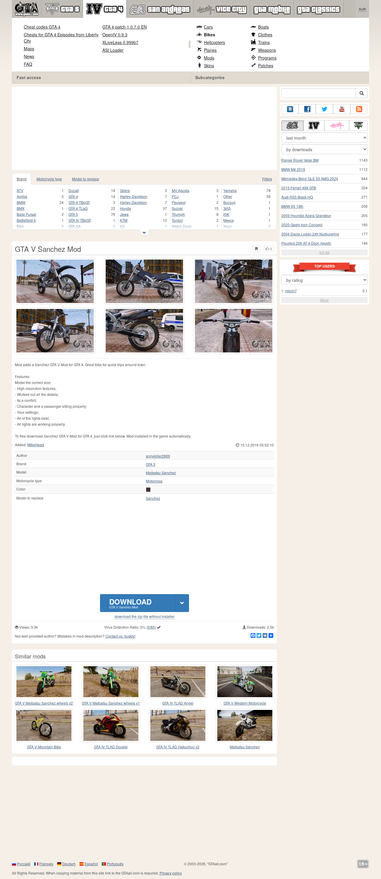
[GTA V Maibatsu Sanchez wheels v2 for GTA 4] (44, 682)
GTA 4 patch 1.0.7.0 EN (124, 27)
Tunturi (177, 220)
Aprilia (22, 196)
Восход (229, 202)
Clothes (265, 35)
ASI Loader (113, 50)
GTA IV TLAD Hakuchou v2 (177, 746)
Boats (263, 27)
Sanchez (153, 498)
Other (227, 196)
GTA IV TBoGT (79, 220)
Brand (21, 178)
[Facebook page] (307, 109)
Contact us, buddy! (120, 635)
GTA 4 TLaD (78, 208)
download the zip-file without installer (144, 616)
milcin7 (291, 290)
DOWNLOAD (130, 603)
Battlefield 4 (26, 220)
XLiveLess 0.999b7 (120, 42)
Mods (209, 58)
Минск (228, 220)
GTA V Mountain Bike (44, 746)
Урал (227, 226)
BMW (21, 202)
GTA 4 (73, 196)
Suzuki (177, 208)
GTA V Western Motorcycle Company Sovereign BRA (245, 703)
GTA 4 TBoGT (79, 202)
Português (115, 863)
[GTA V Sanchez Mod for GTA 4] (55, 281)
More (324, 299)
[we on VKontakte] (290, 109)
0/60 (151, 627)
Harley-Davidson (133, 196)
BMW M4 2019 (293, 169)
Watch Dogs (181, 226)
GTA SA (74, 226)
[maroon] (148, 489)
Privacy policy (171, 872)
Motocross (154, 481)
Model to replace (85, 178)
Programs (267, 58)
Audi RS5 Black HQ (297, 196)
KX (122, 226)
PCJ (175, 196)
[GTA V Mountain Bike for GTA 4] (44, 725)
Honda (125, 208)
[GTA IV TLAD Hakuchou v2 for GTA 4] (178, 725)
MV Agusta (180, 190)
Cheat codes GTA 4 (42, 27)
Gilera (125, 190)
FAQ (28, 64)
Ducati (73, 190)
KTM (123, 220)
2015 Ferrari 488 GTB (298, 187)
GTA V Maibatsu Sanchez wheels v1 (111, 702)
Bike (20, 226)
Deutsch (69, 863)
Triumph (178, 214)
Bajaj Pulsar (26, 214)
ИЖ (226, 214)
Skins (209, 65)
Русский (23, 863)
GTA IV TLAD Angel (177, 702)
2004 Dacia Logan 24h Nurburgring (310, 233)
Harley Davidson (133, 202)
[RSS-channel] (359, 109)
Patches (265, 65)
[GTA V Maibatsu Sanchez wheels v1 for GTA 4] (111, 682)
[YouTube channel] (341, 109)
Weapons (267, 50)
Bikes (209, 35)
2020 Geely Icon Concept (301, 224)
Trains (264, 42)
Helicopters (214, 42)
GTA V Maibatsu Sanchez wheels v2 (44, 702)
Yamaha (230, 190)
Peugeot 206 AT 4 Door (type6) (306, 243)
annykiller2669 (158, 456)
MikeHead (35, 444)
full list (324, 252)
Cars (208, 27)
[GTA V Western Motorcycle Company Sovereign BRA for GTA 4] (245, 682)
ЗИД (226, 208)
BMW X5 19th (292, 206)
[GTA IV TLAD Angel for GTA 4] (178, 682)
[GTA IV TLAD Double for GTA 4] (111, 725)
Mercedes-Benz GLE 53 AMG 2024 (309, 178)
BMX (20, 208)
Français (46, 863)
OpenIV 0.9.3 (114, 35)
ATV (20, 190)
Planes (210, 50)
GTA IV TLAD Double (111, 746)
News (29, 56)
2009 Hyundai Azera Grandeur (306, 215)
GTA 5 (73, 214)
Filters (267, 178)
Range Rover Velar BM (299, 160)
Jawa (124, 214)
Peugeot (178, 202)
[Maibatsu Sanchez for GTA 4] (245, 725)
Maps (29, 48)
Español (91, 863)
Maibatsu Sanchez (161, 472)
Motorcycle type (49, 178)
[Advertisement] (146, 128)
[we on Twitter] (324, 109)
